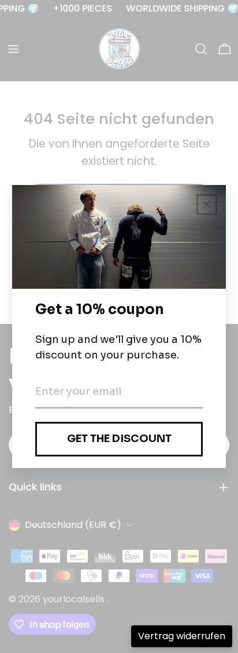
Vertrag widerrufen (181, 636)
